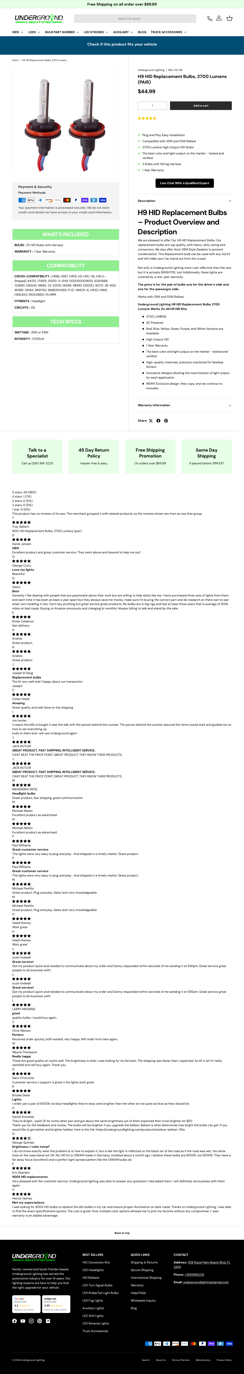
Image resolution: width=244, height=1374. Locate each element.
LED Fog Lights (93, 1301)
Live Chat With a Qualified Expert (184, 183)
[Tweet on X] (151, 421)
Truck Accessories (95, 1331)
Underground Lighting (151, 70)
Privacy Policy (224, 1360)
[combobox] (135, 18)
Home (15, 60)
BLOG (142, 32)
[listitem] (26, 1304)
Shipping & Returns (144, 1262)
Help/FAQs (138, 1293)
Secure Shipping (142, 1270)
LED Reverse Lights (96, 1323)
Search (146, 1360)
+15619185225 (194, 1275)
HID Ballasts (91, 1278)
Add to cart (200, 105)
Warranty (137, 1285)
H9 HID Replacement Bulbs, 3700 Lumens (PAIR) (45, 60)
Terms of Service (181, 1360)
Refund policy (203, 1360)
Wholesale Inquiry (143, 1301)
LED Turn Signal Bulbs (97, 1285)
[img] (21, 522)
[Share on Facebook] (158, 421)
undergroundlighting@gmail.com (206, 1282)
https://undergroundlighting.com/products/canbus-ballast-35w (140, 1130)
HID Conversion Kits (96, 1262)
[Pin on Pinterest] (166, 421)
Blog (134, 1308)
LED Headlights (93, 1270)
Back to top (122, 1233)
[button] (147, 118)
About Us (161, 1360)
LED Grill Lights (93, 1316)
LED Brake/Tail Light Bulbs (101, 1293)
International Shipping (146, 1278)
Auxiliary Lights (93, 1308)
